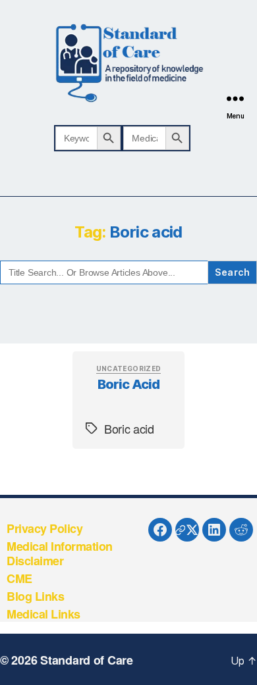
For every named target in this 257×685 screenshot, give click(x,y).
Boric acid (129, 384)
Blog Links (35, 596)
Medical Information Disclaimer (60, 554)
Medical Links (43, 613)
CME (19, 578)
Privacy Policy (44, 528)
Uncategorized (128, 368)
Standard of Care (86, 660)
